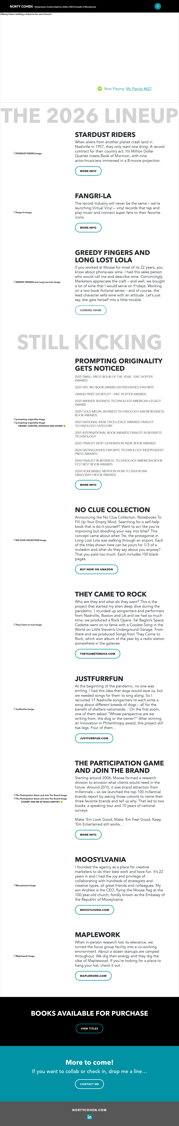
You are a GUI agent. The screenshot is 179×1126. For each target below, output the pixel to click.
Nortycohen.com (89, 1110)
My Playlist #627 (139, 88)
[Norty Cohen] (21, 6)
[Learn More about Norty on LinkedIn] (89, 1117)
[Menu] (157, 6)
